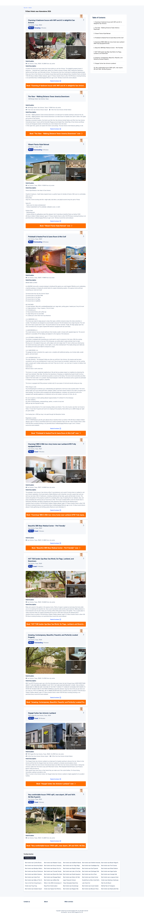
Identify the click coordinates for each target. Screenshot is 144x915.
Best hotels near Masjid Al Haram (71, 868)
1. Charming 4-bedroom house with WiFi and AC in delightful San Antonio (108, 22)
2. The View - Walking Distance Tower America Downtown (106, 28)
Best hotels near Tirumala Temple (52, 871)
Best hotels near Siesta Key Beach (34, 865)
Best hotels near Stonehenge (70, 886)
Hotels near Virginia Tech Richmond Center (53, 888)
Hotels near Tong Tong (31, 886)
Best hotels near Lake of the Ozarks (72, 871)
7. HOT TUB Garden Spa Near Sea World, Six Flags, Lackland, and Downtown (108, 52)
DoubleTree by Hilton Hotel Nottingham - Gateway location (91, 880)
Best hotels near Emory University (52, 865)
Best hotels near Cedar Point (32, 877)
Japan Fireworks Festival (69, 880)
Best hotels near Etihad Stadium (109, 868)
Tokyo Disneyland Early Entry (70, 883)
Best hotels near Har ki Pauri (89, 874)
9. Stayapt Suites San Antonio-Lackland (105, 63)
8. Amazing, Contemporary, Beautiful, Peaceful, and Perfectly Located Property (108, 58)
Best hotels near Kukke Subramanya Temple (34, 874)
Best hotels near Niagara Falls (70, 888)
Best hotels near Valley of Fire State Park (34, 880)
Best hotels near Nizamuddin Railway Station (110, 888)
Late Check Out (86, 883)
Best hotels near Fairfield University (91, 862)
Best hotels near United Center (90, 877)
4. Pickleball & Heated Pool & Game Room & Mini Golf (108, 37)
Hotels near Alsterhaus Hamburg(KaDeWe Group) (110, 880)
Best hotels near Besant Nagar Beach (110, 862)
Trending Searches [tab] (29, 858)
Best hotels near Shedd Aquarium (71, 874)
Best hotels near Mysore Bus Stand (53, 874)
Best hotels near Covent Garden (90, 886)
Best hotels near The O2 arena (109, 865)
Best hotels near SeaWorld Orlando (72, 862)
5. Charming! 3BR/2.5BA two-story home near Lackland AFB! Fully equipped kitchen (109, 42)
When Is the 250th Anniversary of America (53, 883)
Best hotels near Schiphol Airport (33, 888)
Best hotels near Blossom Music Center (91, 888)
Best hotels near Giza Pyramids (90, 868)
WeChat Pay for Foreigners (108, 886)
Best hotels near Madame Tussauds (53, 862)
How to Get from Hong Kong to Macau (34, 883)
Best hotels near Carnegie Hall (109, 874)
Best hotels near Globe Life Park (71, 877)
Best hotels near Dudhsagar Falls (90, 871)
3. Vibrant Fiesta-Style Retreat (102, 33)
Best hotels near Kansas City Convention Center (53, 868)
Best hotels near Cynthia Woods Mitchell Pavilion (34, 862)
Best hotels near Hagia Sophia (109, 871)
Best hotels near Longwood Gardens (110, 877)
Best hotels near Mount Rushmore (34, 871)
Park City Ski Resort (106, 883)
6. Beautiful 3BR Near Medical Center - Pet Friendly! (108, 47)
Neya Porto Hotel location (50, 886)
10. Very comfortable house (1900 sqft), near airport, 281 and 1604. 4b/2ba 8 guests (108, 68)
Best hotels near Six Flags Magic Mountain (72, 865)
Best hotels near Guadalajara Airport (91, 865)
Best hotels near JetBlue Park (51, 880)
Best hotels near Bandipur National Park (34, 868)
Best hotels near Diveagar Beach (52, 877)
